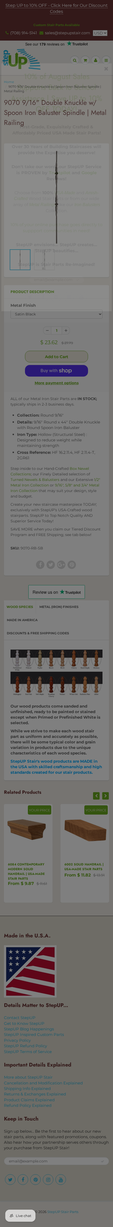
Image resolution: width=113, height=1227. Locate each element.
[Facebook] (43, 296)
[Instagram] (69, 296)
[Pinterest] (56, 296)
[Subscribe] (78, 280)
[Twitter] (30, 296)
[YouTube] (81, 296)
